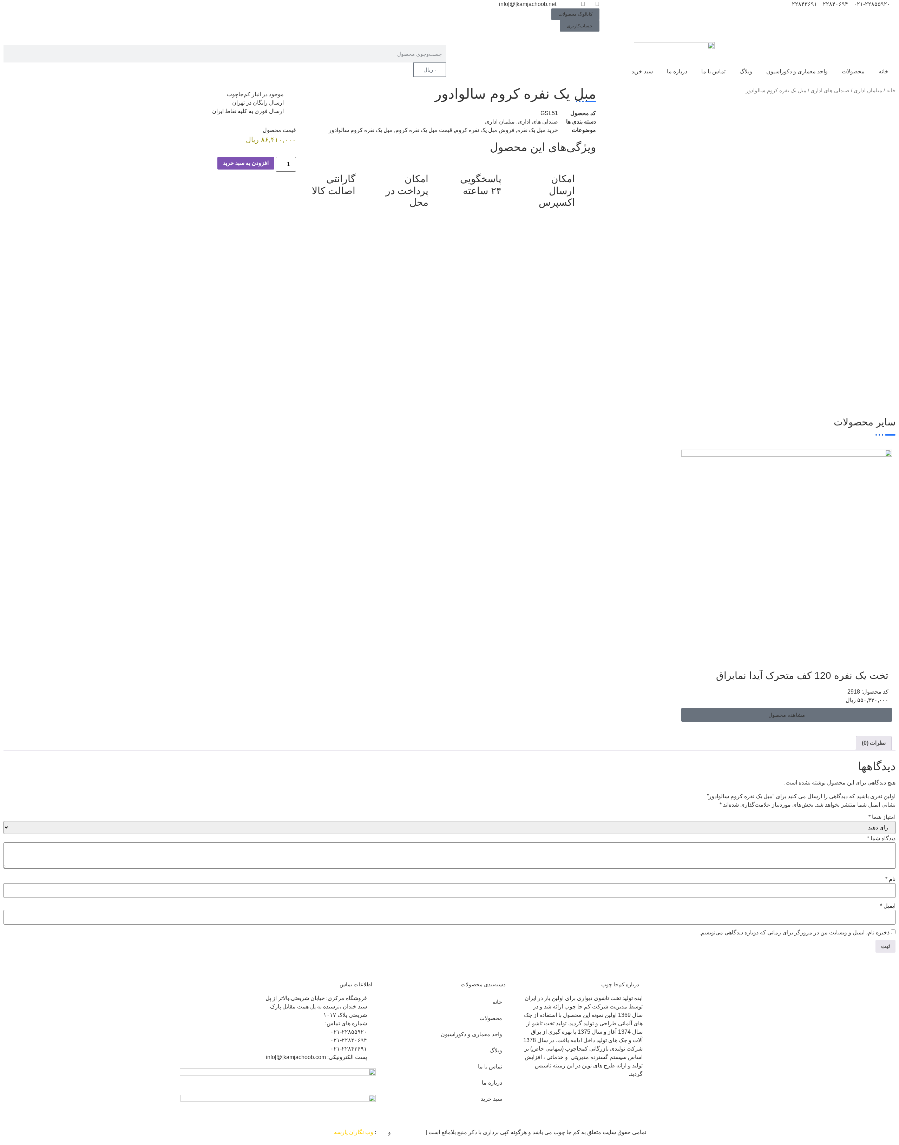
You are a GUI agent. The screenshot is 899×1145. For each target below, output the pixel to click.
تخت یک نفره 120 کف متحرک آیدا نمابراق (802, 675)
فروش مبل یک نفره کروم (484, 130)
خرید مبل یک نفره (537, 130)
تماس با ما (713, 71)
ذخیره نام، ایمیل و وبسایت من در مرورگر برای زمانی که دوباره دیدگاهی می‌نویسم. (795, 932)
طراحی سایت (408, 1132)
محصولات (853, 71)
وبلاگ (746, 71)
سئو (382, 1132)
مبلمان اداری (868, 90)
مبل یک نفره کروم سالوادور (361, 130)
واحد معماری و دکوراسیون (797, 71)
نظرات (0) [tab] (874, 743)
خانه (883, 71)
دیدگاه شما (881, 838)
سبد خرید (642, 71)
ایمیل (887, 906)
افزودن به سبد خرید (246, 163)
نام (890, 879)
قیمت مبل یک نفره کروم (423, 130)
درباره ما (677, 71)
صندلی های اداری (830, 90)
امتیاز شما (881, 817)
